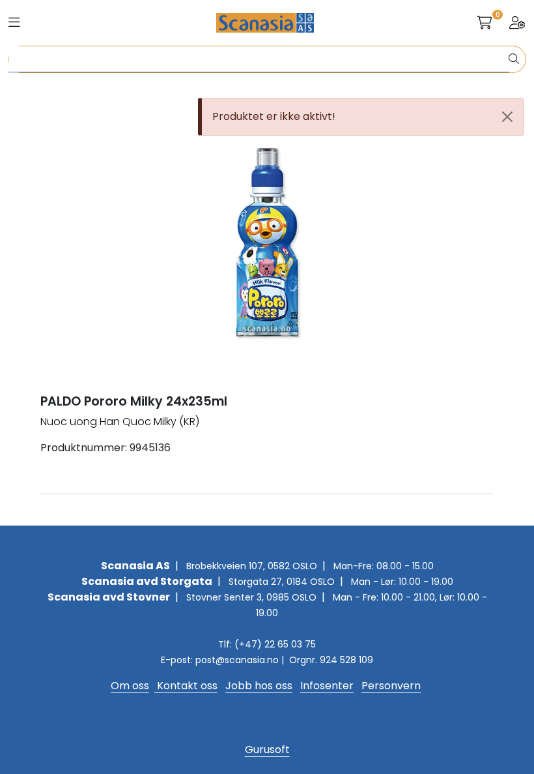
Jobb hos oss (258, 685)
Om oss (130, 685)
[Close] (507, 116)
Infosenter (327, 685)
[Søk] (514, 59)
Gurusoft (267, 749)
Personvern (391, 685)
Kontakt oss (186, 685)
